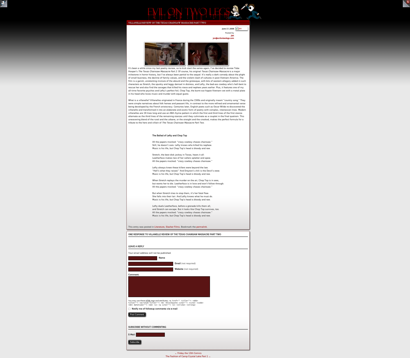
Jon (232, 35)
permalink (201, 227)
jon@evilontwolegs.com (223, 38)
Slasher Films (173, 227)
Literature (159, 227)
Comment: (133, 274)
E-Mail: (132, 334)
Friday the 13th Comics (188, 353)
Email (185, 263)
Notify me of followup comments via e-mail (154, 309)
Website (186, 269)
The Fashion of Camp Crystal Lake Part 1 (188, 356)
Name (162, 258)
